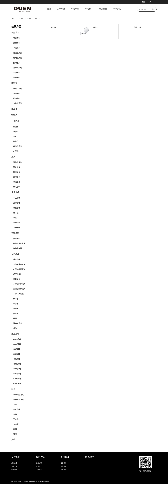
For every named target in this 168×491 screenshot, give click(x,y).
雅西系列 (16, 93)
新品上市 (15, 32)
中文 (143, 2)
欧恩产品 (75, 9)
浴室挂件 (15, 334)
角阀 (15, 414)
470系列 (16, 359)
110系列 (16, 354)
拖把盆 (15, 141)
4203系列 (17, 374)
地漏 (15, 429)
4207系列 (17, 339)
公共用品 (21, 19)
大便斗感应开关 (19, 264)
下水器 (15, 419)
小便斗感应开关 (19, 269)
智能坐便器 (17, 248)
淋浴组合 (16, 177)
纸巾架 (15, 299)
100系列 (16, 349)
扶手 (15, 318)
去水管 (15, 424)
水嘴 (15, 404)
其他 (15, 328)
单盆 (15, 218)
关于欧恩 (61, 9)
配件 (13, 389)
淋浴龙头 (16, 172)
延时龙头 (16, 279)
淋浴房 (14, 115)
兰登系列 (16, 77)
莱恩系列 (16, 38)
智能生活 (15, 233)
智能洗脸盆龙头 (19, 243)
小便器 (15, 151)
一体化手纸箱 (18, 294)
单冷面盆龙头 (18, 395)
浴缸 (15, 136)
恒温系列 (16, 238)
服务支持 (103, 9)
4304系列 (17, 384)
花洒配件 (16, 182)
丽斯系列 (16, 63)
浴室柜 (14, 109)
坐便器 (15, 127)
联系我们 (117, 9)
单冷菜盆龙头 (18, 400)
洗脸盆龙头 (17, 162)
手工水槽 (16, 198)
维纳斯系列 (17, 58)
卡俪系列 (16, 48)
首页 (49, 9)
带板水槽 (16, 208)
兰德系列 (16, 73)
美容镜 (29, 19)
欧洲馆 (14, 83)
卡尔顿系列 (17, 103)
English (150, 2)
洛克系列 (16, 43)
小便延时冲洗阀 (19, 284)
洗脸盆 (15, 132)
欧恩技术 (89, 9)
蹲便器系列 (17, 146)
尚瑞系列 (16, 98)
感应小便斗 (17, 274)
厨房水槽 (15, 192)
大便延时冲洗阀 (19, 289)
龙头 (13, 157)
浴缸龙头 (16, 167)
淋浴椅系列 (17, 323)
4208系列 (17, 344)
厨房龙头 (16, 222)
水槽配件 (16, 227)
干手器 (15, 304)
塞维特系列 (17, 68)
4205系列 (17, 379)
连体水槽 (16, 203)
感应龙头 (16, 259)
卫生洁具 (15, 121)
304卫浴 (16, 187)
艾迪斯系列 (17, 53)
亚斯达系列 (17, 88)
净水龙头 (16, 409)
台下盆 (15, 213)
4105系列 (17, 369)
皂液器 (15, 309)
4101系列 (17, 364)
